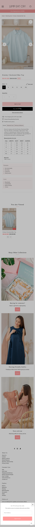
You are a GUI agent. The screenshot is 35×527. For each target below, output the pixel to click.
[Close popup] (32, 504)
